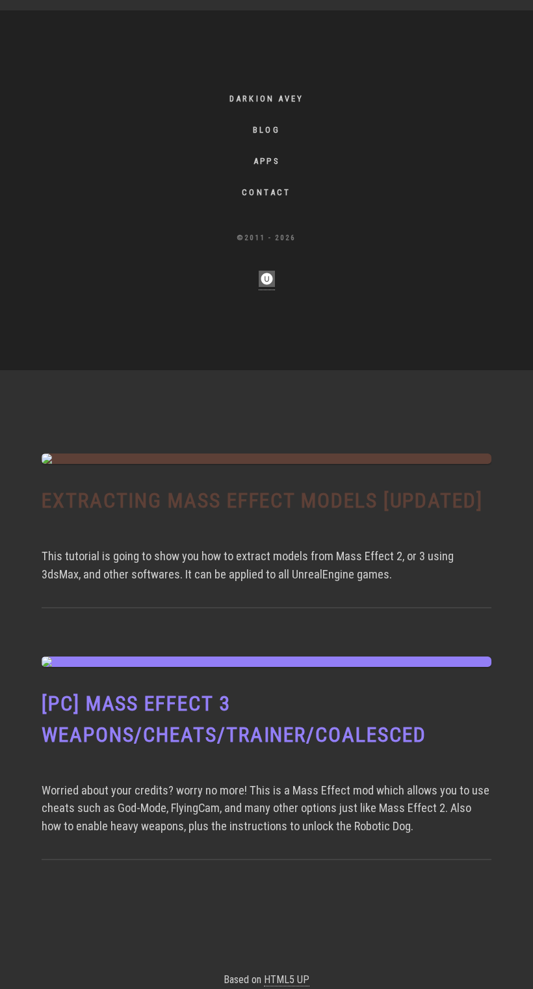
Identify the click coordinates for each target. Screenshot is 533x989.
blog (266, 130)
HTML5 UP (286, 979)
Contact (266, 192)
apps (267, 161)
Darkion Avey (266, 98)
